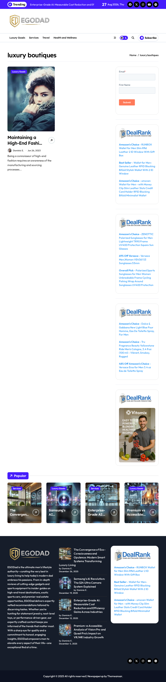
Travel (45, 37)
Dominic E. (18, 150)
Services (34, 37)
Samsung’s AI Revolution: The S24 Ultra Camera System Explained (89, 582)
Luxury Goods (17, 37)
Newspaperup (96, 676)
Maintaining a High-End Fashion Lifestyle (25, 143)
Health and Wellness (65, 37)
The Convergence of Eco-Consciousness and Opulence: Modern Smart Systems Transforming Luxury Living (82, 557)
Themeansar (114, 676)
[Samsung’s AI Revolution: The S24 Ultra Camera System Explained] (65, 583)
